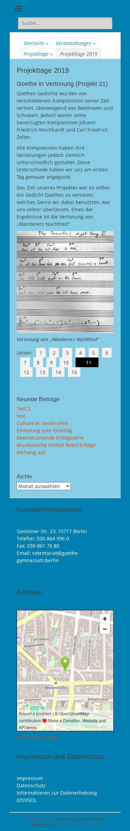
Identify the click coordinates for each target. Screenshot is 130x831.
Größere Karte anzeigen (38, 737)
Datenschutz (31, 785)
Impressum (30, 778)
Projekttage (38, 54)
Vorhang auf (31, 452)
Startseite (36, 43)
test (21, 416)
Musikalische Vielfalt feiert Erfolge (56, 445)
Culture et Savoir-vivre (42, 423)
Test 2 (24, 408)
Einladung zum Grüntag (44, 430)
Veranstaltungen (76, 43)
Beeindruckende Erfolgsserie (50, 437)
